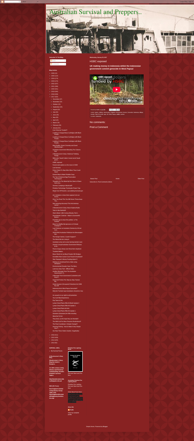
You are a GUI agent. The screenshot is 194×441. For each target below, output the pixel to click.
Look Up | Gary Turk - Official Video (63, 269)
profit (101, 114)
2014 (53, 340)
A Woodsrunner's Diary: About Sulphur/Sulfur (66, 208)
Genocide (130, 112)
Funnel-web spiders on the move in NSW (65, 165)
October (55, 104)
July (54, 112)
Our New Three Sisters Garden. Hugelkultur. (66, 331)
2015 (53, 337)
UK (107, 114)
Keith (72, 410)
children (101, 112)
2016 (53, 335)
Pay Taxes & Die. (58, 300)
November (56, 101)
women (123, 114)
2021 (53, 86)
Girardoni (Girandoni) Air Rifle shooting (64, 313)
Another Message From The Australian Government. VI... (64, 272)
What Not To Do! (58, 316)
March (55, 122)
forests (125, 112)
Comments (55, 64)
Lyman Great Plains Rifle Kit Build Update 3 (66, 303)
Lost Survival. (57, 167)
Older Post (141, 178)
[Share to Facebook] (116, 110)
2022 (53, 83)
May (54, 117)
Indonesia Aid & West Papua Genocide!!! (65, 288)
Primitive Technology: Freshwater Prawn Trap (66, 188)
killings (141, 112)
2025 (53, 76)
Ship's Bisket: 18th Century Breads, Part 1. (65, 213)
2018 (53, 94)
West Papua (112, 114)
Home (117, 178)
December (56, 99)
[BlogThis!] (112, 110)
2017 (53, 97)
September (56, 107)
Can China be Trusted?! (60, 130)
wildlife (118, 114)
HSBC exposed (57, 162)
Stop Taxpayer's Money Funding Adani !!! (65, 259)
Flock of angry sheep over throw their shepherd (67, 249)
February (56, 125)
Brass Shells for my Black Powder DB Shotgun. (67, 254)
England (113, 112)
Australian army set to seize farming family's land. (68, 242)
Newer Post (93, 178)
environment (119, 112)
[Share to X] (114, 110)
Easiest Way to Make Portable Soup (63, 174)
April (54, 120)
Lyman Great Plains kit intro (61, 308)
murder (92, 114)
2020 (53, 89)
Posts (54, 60)
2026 (53, 73)
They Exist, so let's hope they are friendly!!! (65, 319)
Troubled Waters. (58, 251)
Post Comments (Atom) (105, 182)
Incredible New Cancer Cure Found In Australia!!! (67, 257)
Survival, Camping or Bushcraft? (62, 185)
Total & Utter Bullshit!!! (59, 210)
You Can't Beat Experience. (61, 298)
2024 (53, 78)
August (55, 109)
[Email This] (110, 110)
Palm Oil (97, 114)
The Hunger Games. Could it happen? (64, 237)
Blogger (105, 426)
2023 (53, 81)
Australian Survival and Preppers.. (95, 11)
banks (96, 112)
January (55, 128)
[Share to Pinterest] (119, 110)
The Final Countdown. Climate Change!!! (65, 324)
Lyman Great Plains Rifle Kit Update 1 (64, 311)
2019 (53, 91)
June (54, 115)
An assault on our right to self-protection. (65, 295)
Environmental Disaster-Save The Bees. (65, 266)
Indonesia (136, 112)
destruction (107, 112)
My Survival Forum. (57, 351)
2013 (53, 343)
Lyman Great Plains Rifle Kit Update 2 (64, 305)
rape (105, 114)
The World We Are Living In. (61, 239)
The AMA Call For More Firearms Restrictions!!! (67, 321)
